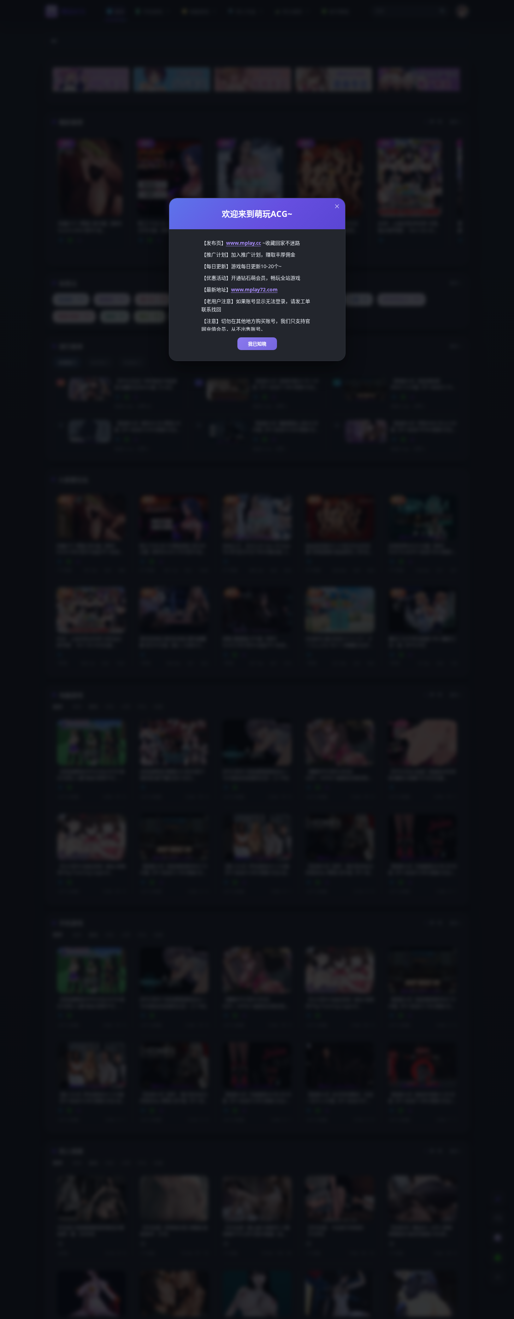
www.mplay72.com (254, 289)
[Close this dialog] (337, 206)
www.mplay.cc (243, 242)
